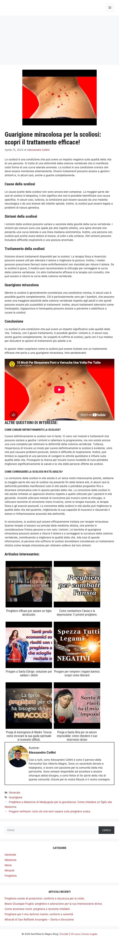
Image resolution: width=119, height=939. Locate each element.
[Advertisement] (59, 38)
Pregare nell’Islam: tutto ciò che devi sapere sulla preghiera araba (49, 811)
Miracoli (9, 870)
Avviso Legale (89, 933)
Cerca (106, 830)
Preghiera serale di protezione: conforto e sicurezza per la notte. (45, 898)
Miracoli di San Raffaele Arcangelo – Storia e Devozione (39, 919)
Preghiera (11, 875)
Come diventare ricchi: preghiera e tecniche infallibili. (37, 909)
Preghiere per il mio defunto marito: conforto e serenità (39, 914)
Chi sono (75, 933)
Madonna (10, 859)
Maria (8, 865)
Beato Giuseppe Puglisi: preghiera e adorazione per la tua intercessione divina (53, 903)
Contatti (64, 933)
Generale (14, 792)
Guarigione (15, 797)
